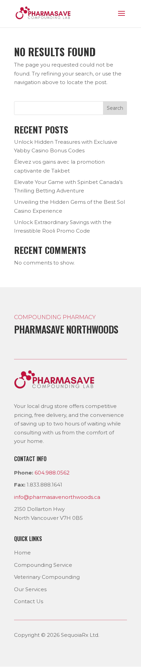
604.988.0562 (52, 472)
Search (115, 108)
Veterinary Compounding (47, 577)
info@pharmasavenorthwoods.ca (57, 497)
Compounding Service (43, 565)
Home (22, 552)
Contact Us (28, 601)
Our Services (30, 589)
